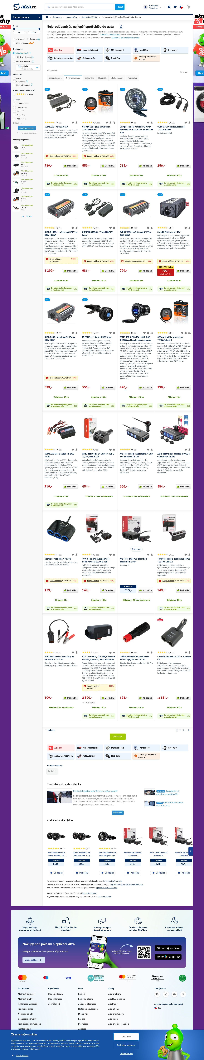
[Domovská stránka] (47, 17)
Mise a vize (83, 1014)
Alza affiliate (113, 1009)
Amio (19, 115)
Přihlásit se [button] (153, 8)
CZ (159, 1007)
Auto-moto (57, 17)
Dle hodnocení (117, 78)
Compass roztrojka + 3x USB (58, 559)
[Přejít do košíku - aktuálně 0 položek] (189, 7)
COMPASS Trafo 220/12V (110, 35)
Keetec (19, 119)
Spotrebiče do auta (89, 893)
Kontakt (81, 994)
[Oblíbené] (175, 7)
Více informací (22, 1055)
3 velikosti (136, 549)
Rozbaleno (20, 82)
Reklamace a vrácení (27, 1004)
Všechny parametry (26, 128)
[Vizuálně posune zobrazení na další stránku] (190, 851)
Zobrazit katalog (21, 17)
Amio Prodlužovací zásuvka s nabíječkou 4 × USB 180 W (158, 854)
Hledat (120, 7)
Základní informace (87, 1004)
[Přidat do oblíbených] (72, 122)
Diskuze (183, 72)
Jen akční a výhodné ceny (26, 39)
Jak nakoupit (54, 1004)
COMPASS (21, 104)
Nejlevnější (89, 78)
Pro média (83, 1024)
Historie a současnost (88, 1009)
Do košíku (71, 166)
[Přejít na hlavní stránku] (24, 6)
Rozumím (126, 1037)
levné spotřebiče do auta (112, 881)
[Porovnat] (114, 122)
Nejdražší (102, 78)
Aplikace (82, 1029)
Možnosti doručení (26, 994)
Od (14, 29)
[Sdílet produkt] (121, 26)
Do (39, 29)
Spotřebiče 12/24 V (89, 17)
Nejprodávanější (73, 78)
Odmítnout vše (126, 1054)
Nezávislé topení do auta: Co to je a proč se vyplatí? (95, 791)
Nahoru (51, 730)
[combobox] (80, 7)
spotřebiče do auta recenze (106, 888)
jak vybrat (160, 791)
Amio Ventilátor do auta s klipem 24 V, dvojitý (56, 854)
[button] (61, 156)
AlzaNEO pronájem (116, 999)
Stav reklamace (55, 999)
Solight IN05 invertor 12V (168, 232)
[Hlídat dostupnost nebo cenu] (76, 122)
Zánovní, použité (23, 85)
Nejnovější (132, 78)
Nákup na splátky (25, 1014)
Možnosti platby (25, 999)
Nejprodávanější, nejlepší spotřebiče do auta (121, 17)
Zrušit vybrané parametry (27, 133)
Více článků (117, 813)
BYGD (19, 111)
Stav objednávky (55, 994)
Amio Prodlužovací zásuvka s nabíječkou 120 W (133, 854)
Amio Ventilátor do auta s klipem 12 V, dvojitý (81, 854)
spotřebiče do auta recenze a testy (125, 38)
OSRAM (20, 107)
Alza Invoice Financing (118, 1024)
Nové (18, 79)
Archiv (53, 771)
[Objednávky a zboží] (169, 7)
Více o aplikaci (31, 960)
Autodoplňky (71, 17)
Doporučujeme (55, 78)
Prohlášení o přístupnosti (29, 1024)
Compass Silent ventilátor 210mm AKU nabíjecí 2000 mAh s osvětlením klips (136, 130)
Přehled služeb (25, 1029)
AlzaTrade (113, 1019)
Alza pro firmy (114, 994)
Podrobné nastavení (126, 1045)
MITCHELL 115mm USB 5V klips (96, 337)
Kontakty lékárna (85, 999)
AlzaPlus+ (112, 1004)
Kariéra (81, 1019)
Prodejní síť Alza (25, 1009)
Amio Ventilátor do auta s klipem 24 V (107, 854)
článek (159, 803)
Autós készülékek (104, 897)
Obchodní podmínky (27, 1019)
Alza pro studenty (116, 1014)
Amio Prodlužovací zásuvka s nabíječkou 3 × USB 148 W (184, 854)
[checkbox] (26, 39)
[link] (26, 216)
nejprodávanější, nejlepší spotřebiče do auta (126, 884)
